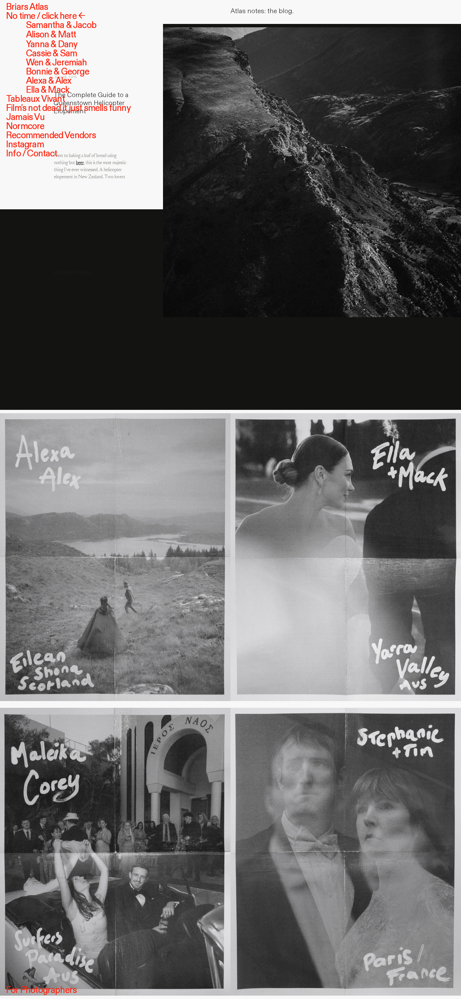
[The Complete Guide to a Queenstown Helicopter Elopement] (312, 169)
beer (80, 162)
